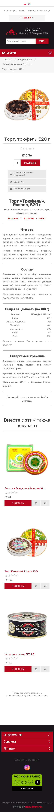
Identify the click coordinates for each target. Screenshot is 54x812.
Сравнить (19, 182)
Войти (22, 11)
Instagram (27, 767)
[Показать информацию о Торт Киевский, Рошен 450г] (27, 542)
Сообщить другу (22, 188)
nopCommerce (34, 806)
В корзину (30, 162)
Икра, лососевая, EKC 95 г (20, 654)
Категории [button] (9, 53)
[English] (29, 4)
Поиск (42, 41)
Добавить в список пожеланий (23, 174)
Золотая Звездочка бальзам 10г (24, 488)
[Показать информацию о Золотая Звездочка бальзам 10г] (27, 459)
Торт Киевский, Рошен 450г (21, 571)
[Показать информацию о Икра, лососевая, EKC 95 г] (27, 625)
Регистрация (10, 11)
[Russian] (25, 4)
